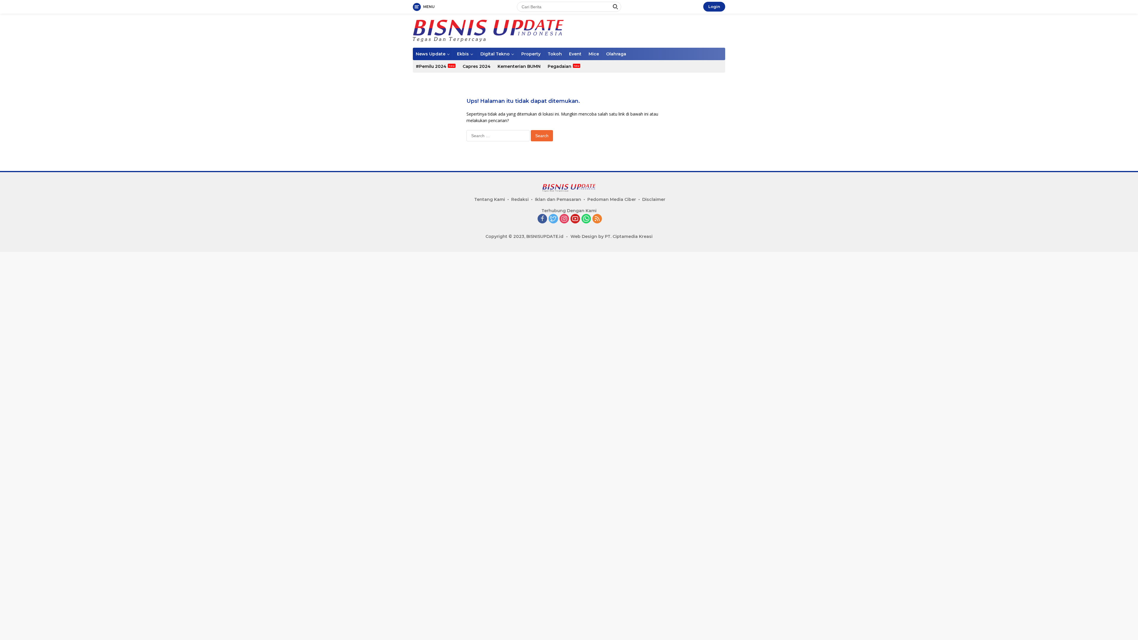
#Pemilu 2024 (431, 66)
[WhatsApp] (586, 219)
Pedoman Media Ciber (611, 199)
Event (575, 54)
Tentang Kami (489, 199)
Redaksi (520, 199)
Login (714, 6)
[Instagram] (564, 219)
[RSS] (597, 219)
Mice (594, 54)
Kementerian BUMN (519, 66)
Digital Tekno (495, 54)
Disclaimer (653, 199)
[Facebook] (542, 219)
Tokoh (555, 54)
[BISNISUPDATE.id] (488, 30)
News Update (430, 54)
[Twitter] (553, 219)
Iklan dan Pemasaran (558, 199)
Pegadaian (559, 66)
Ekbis (463, 54)
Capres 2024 (476, 66)
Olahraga (616, 54)
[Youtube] (575, 219)
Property (531, 54)
